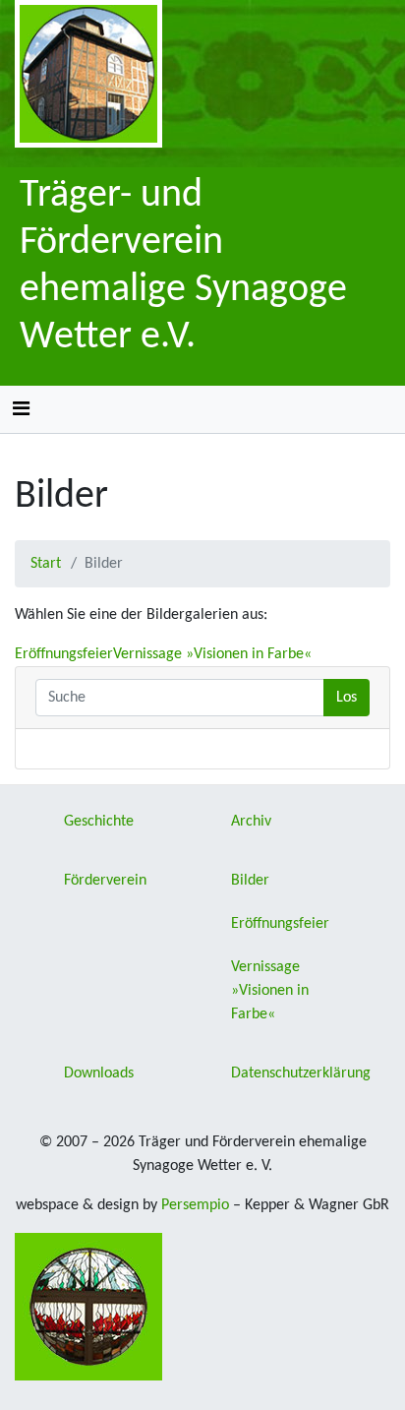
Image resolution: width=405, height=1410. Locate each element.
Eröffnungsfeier (64, 654)
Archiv (251, 821)
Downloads (99, 1073)
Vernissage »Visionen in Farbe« (212, 654)
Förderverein (105, 881)
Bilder (250, 881)
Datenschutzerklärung (301, 1073)
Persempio (195, 1205)
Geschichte (99, 821)
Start (45, 564)
